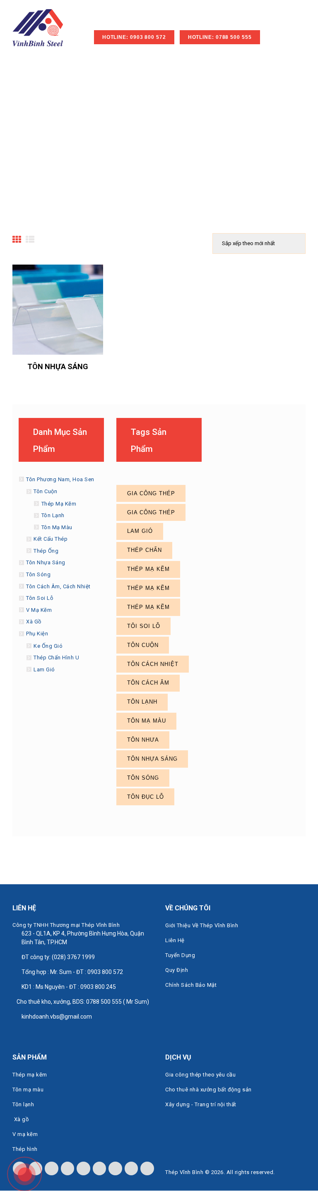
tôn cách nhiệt (152, 664)
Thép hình (25, 1149)
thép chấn (144, 550)
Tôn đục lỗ (145, 797)
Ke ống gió (48, 646)
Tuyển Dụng (180, 955)
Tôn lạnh (53, 515)
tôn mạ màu (146, 721)
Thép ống (46, 551)
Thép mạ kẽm (59, 504)
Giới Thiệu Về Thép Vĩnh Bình (201, 925)
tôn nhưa (143, 740)
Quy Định (176, 970)
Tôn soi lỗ (39, 598)
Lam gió (44, 669)
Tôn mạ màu (56, 527)
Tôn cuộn (45, 491)
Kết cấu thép (50, 539)
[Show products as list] (30, 240)
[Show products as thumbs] (17, 240)
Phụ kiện (37, 633)
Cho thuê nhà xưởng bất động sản (208, 1089)
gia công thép (151, 493)
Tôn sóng (38, 574)
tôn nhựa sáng (152, 759)
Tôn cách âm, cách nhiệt (58, 586)
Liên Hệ (175, 940)
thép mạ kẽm (148, 569)
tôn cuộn (143, 645)
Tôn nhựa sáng (57, 366)
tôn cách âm (148, 683)
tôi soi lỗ (143, 626)
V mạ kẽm (39, 610)
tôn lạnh (142, 702)
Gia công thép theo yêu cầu (200, 1075)
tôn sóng (143, 778)
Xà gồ (33, 621)
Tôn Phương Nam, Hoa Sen (60, 479)
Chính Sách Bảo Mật (191, 985)
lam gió (140, 531)
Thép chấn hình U (56, 657)
